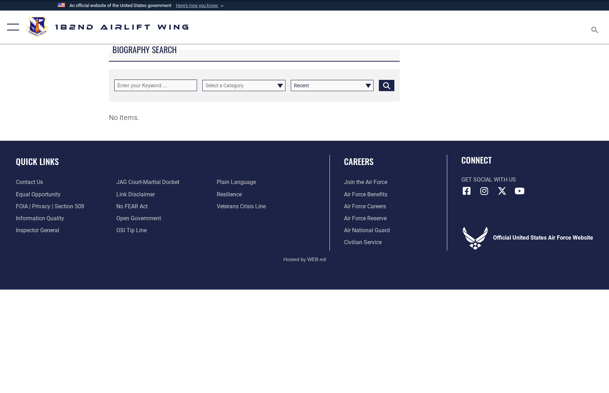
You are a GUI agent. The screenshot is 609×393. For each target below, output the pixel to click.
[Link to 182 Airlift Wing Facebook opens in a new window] (466, 191)
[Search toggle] (595, 27)
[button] (200, 5)
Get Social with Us (488, 179)
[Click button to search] (386, 85)
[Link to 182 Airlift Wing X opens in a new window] (502, 191)
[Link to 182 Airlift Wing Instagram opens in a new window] (484, 191)
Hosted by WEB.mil (304, 259)
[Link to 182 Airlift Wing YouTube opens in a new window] (519, 191)
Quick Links (37, 161)
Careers (359, 161)
